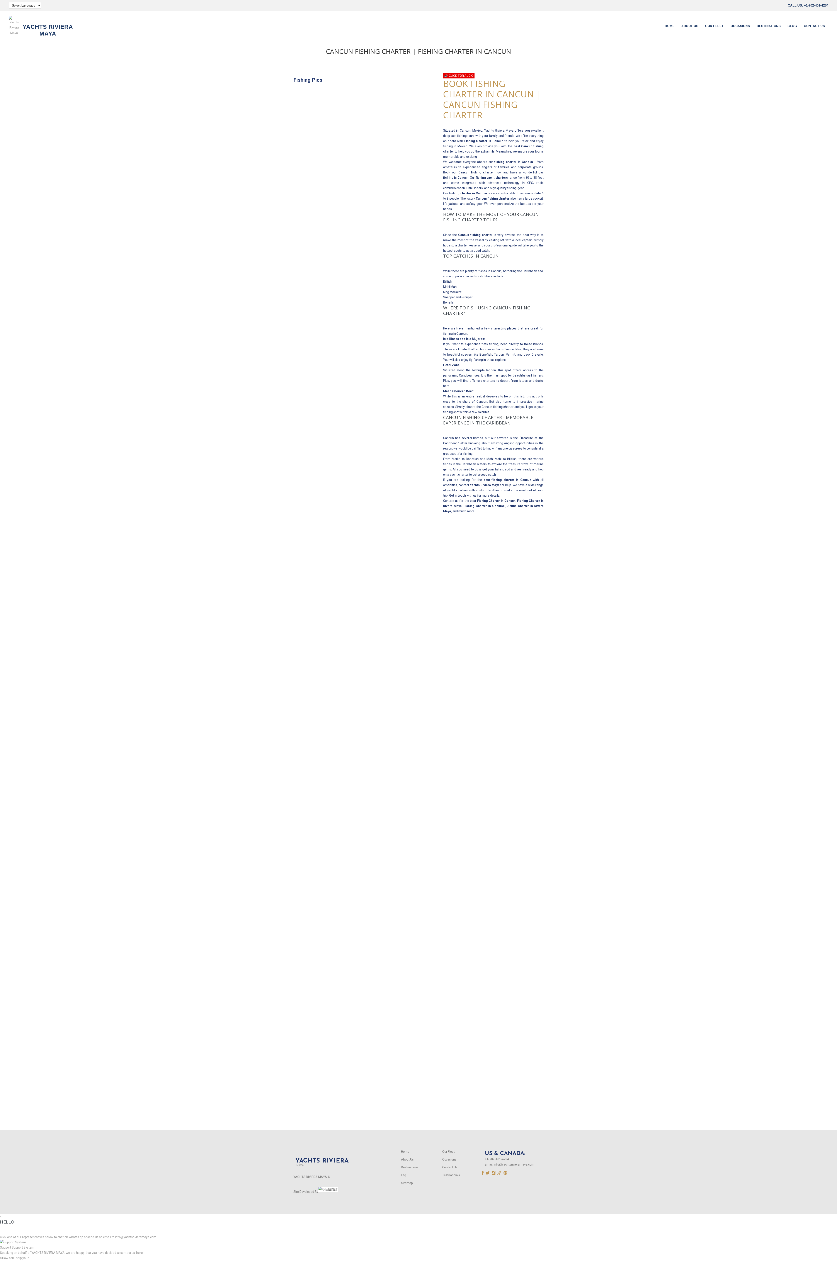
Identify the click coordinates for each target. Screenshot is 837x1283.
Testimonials (451, 1175)
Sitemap (407, 1183)
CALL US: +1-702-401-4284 (808, 5)
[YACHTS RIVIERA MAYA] (321, 1153)
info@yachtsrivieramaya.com (514, 1164)
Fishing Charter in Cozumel (484, 506)
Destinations (769, 26)
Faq (403, 1175)
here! (139, 1252)
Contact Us (814, 26)
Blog (792, 26)
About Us (689, 26)
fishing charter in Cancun (513, 162)
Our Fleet (714, 26)
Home (669, 26)
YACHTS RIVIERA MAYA (48, 1252)
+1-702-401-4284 (497, 1159)
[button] (418, 1245)
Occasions (740, 26)
